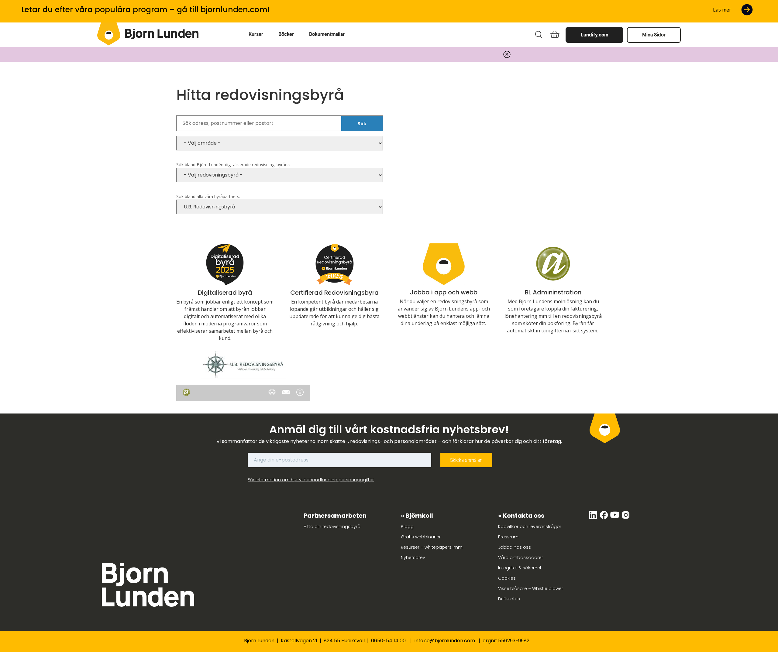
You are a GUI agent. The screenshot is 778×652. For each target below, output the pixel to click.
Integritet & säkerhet (520, 568)
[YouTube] (615, 518)
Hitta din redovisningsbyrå (332, 526)
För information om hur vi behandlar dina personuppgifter (311, 480)
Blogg (407, 526)
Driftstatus (509, 599)
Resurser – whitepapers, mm (432, 547)
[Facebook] (604, 518)
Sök (362, 123)
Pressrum (508, 537)
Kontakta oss (523, 515)
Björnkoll (419, 515)
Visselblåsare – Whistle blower (530, 588)
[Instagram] (626, 518)
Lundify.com (594, 35)
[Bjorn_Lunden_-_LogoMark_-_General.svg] (108, 34)
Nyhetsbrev (413, 557)
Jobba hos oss (514, 547)
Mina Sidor (654, 35)
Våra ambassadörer (520, 557)
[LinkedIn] (593, 518)
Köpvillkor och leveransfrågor (529, 526)
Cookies (507, 578)
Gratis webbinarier (421, 537)
